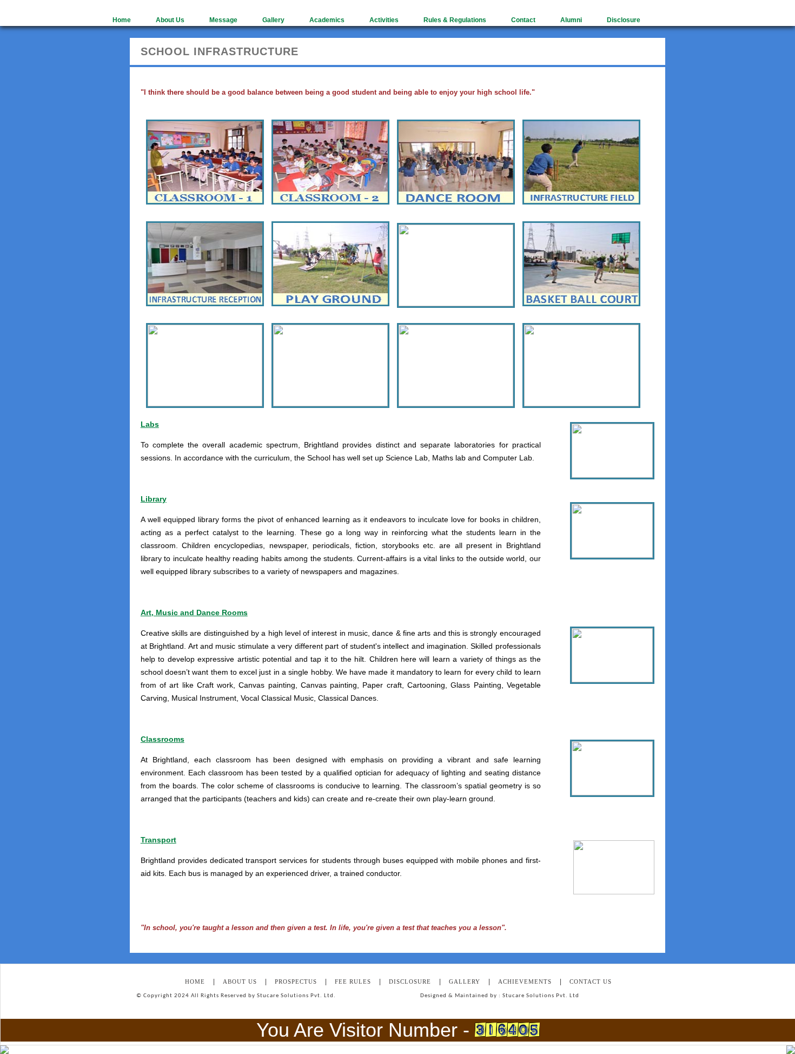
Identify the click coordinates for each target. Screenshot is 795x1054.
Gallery (464, 981)
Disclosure (410, 981)
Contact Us (590, 981)
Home (195, 981)
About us (240, 981)
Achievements (525, 981)
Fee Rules (353, 981)
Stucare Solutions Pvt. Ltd (540, 996)
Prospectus (296, 981)
